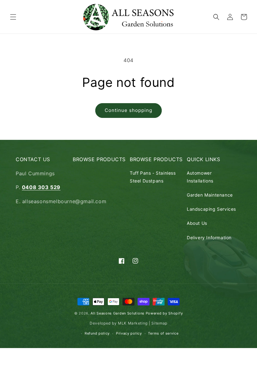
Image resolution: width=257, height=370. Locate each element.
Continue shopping (128, 110)
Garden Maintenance (210, 195)
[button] (13, 17)
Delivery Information (209, 237)
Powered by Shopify (164, 313)
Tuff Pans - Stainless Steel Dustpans (153, 176)
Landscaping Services (211, 209)
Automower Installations (200, 176)
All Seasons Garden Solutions (117, 313)
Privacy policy (129, 333)
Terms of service (163, 333)
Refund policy (97, 333)
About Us (197, 223)
